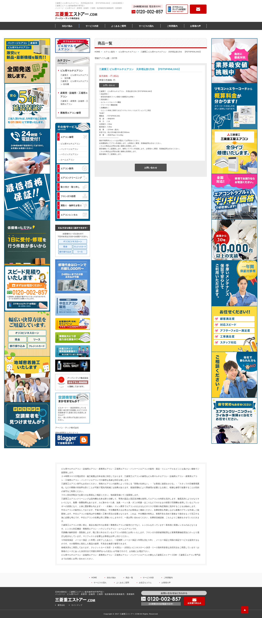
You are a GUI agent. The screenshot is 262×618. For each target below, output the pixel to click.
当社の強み (67, 26)
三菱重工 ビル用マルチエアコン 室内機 (74, 82)
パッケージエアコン (69, 149)
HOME (94, 578)
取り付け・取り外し (70, 187)
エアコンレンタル (69, 214)
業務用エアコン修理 (70, 112)
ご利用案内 (172, 26)
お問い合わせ (109, 85)
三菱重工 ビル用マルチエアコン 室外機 (74, 76)
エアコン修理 (67, 137)
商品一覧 (129, 578)
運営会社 (61, 605)
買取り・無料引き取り (71, 205)
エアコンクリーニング (71, 177)
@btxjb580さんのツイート (66, 433)
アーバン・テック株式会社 (67, 428)
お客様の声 (195, 26)
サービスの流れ (146, 26)
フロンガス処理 (68, 196)
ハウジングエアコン (69, 154)
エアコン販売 (67, 168)
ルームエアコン (67, 160)
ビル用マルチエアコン (70, 144)
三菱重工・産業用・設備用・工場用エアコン (74, 102)
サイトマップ (76, 605)
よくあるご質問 (118, 26)
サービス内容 (92, 26)
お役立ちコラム (145, 583)
